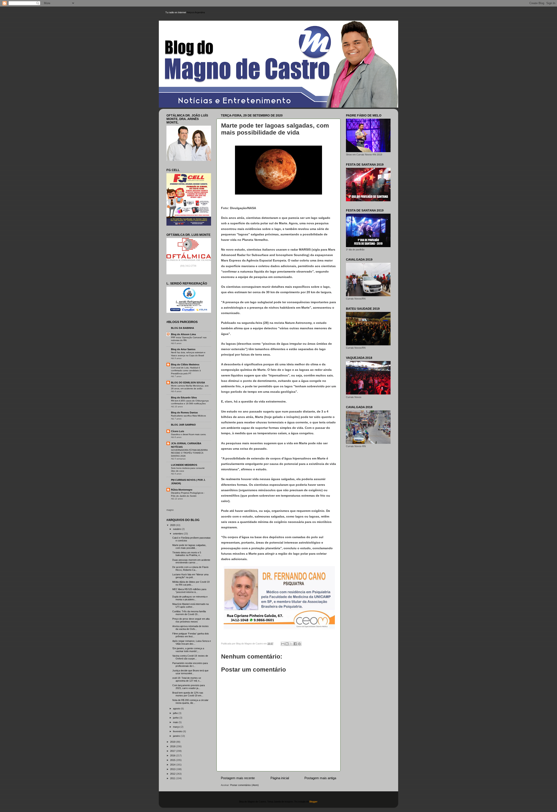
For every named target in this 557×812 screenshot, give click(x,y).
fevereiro (178, 731)
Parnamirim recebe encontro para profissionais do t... (190, 664)
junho (176, 717)
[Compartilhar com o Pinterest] (299, 644)
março (176, 726)
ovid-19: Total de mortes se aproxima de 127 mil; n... (186, 679)
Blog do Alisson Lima (183, 334)
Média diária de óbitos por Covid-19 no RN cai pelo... (191, 583)
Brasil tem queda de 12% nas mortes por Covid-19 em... (187, 694)
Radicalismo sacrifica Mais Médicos (188, 415)
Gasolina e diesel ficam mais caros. (188, 434)
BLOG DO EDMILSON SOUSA (188, 382)
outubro (177, 529)
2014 (173, 764)
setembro (178, 533)
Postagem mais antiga (320, 778)
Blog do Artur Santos (183, 349)
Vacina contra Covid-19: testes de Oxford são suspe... (190, 657)
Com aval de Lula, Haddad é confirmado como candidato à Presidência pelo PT (186, 370)
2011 (173, 778)
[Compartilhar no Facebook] (295, 644)
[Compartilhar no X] (291, 644)
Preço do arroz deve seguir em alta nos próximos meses (191, 620)
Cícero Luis (177, 431)
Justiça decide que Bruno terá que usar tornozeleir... (190, 672)
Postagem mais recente (238, 778)
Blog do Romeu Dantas (184, 412)
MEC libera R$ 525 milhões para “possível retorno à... (189, 590)
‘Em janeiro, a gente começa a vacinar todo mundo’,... (188, 649)
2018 (173, 746)
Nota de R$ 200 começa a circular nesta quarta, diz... (190, 701)
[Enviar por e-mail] (283, 644)
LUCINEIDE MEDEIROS (184, 465)
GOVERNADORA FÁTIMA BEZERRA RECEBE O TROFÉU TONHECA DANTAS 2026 (189, 453)
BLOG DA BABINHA (182, 328)
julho (175, 713)
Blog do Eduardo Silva (184, 397)
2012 (173, 773)
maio (176, 722)
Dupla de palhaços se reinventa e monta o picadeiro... (190, 598)
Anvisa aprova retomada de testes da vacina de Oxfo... (190, 627)
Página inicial (279, 778)
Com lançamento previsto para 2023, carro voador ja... (188, 686)
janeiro (177, 736)
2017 (173, 751)
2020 (173, 525)
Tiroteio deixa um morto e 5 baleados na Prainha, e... (187, 554)
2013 (173, 769)
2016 (173, 755)
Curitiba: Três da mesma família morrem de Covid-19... (189, 613)
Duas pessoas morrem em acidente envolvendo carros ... (191, 561)
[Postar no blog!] (287, 644)
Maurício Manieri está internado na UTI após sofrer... (190, 605)
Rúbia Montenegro (181, 489)
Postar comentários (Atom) (244, 785)
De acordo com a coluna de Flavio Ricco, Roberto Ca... (190, 568)
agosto (177, 708)
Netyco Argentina (196, 12)
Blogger (313, 801)
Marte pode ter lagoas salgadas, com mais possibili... (189, 546)
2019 (173, 741)
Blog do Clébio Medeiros (185, 364)
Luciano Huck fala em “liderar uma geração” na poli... (190, 576)
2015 (173, 760)
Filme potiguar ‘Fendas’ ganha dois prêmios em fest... (190, 635)
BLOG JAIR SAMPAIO (183, 424)
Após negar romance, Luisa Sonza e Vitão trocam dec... (191, 642)
